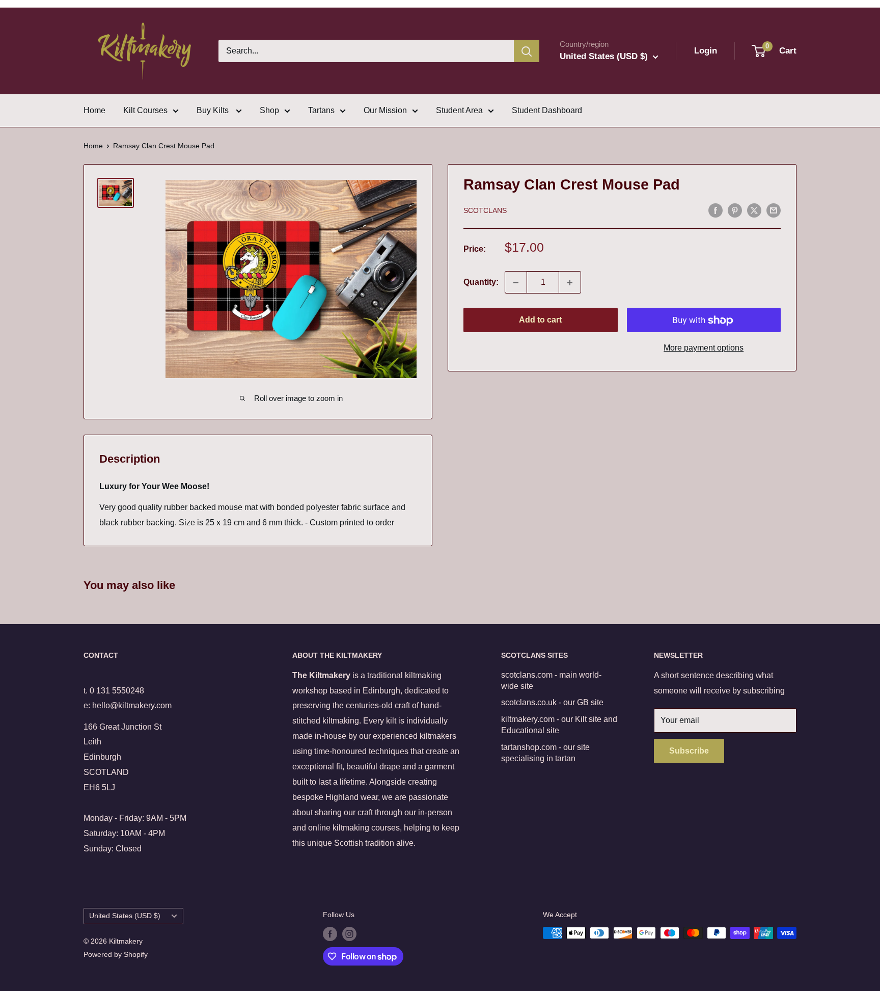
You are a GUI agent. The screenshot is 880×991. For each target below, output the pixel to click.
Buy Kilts (214, 110)
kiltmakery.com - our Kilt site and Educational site (559, 725)
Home (94, 110)
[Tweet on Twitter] (754, 210)
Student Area (459, 110)
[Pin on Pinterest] (735, 210)
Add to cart (540, 320)
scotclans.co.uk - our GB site (552, 702)
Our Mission (385, 110)
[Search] (526, 51)
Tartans (321, 110)
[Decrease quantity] (516, 282)
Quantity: (481, 282)
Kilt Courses (145, 110)
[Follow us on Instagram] (349, 934)
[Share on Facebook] (715, 210)
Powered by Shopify (116, 954)
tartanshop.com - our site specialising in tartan (545, 753)
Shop (269, 110)
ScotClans (485, 211)
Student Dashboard (547, 110)
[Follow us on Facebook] (330, 934)
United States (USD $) (124, 916)
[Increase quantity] (570, 282)
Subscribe (689, 750)
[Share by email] (773, 210)
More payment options (704, 348)
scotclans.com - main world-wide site (551, 680)
